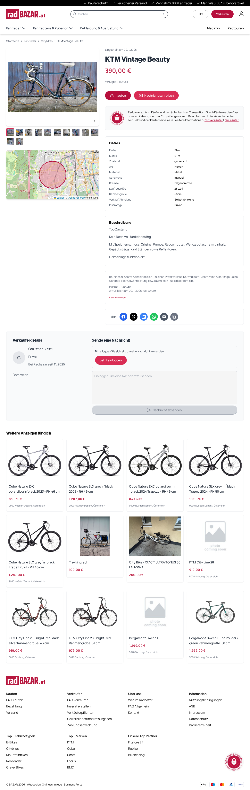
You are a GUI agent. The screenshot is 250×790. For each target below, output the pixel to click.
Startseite (12, 41)
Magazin (213, 28)
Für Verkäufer (213, 120)
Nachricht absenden (167, 410)
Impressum (197, 712)
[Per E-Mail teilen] (164, 317)
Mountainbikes (17, 755)
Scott (71, 755)
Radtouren (236, 28)
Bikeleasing (136, 755)
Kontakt (133, 712)
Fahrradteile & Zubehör (50, 28)
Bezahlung (14, 706)
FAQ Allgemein (138, 706)
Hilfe (200, 14)
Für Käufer (231, 120)
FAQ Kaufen (14, 700)
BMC (70, 767)
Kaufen (120, 95)
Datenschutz (198, 719)
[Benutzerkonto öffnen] (241, 13)
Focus (71, 761)
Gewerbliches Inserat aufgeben (89, 719)
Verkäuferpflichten (80, 712)
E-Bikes (11, 742)
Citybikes (47, 41)
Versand (12, 712)
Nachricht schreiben (159, 95)
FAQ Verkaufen (77, 700)
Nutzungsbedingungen (205, 700)
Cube (71, 748)
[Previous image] (12, 87)
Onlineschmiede (52, 784)
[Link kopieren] (174, 317)
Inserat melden (117, 297)
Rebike (133, 748)
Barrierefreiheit (200, 725)
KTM (70, 742)
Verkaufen (222, 14)
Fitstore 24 (135, 742)
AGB (192, 706)
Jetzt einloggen (111, 360)
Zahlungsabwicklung (82, 725)
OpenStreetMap (76, 197)
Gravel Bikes (15, 767)
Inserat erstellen (79, 706)
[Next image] (93, 87)
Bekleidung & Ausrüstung (99, 28)
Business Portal (73, 784)
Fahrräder (13, 28)
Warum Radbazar (140, 700)
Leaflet (60, 197)
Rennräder (13, 761)
